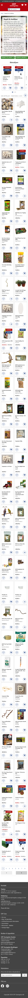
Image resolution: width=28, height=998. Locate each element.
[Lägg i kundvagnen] (10, 88)
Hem (2, 13)
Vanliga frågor (5, 927)
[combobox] (14, 9)
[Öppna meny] (1, 5)
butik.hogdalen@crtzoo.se (8, 952)
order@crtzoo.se (5, 901)
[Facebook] (2, 986)
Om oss (4, 917)
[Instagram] (7, 986)
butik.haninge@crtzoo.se (8, 942)
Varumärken (5, 923)
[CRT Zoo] (14, 5)
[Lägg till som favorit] (4, 88)
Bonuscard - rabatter (7, 925)
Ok (24, 975)
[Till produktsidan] (11, 119)
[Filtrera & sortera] (25, 95)
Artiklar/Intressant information (10, 921)
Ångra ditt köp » (5, 908)
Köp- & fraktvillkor (7, 919)
